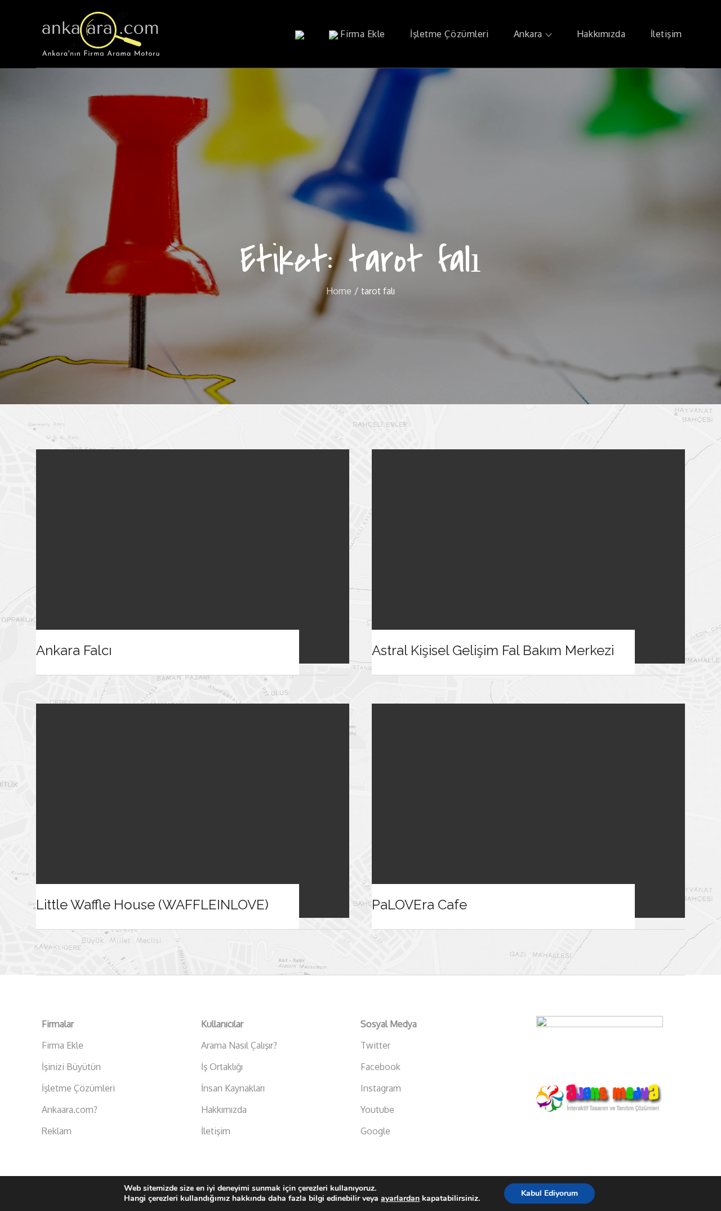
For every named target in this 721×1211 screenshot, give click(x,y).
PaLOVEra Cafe (419, 904)
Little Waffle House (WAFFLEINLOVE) (152, 904)
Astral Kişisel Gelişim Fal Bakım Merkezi (493, 650)
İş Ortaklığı (222, 1066)
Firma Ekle (361, 33)
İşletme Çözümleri (449, 33)
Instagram (380, 1088)
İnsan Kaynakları (233, 1088)
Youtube (377, 1109)
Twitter (375, 1045)
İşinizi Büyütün (71, 1066)
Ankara (528, 33)
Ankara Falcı (74, 650)
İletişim (666, 33)
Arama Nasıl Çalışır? (239, 1045)
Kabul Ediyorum (549, 1193)
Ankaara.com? (69, 1109)
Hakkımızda (601, 33)
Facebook (380, 1066)
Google (375, 1131)
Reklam (57, 1131)
